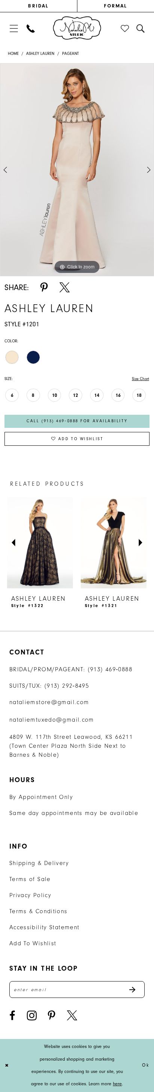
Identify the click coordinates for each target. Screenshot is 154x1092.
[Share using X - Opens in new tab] (64, 287)
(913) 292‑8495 (66, 685)
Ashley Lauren (40, 53)
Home (13, 53)
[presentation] (40, 542)
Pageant (70, 53)
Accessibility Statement (44, 927)
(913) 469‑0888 (110, 669)
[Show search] (141, 28)
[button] (13, 28)
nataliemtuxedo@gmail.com (51, 719)
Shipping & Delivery (39, 863)
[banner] (77, 28)
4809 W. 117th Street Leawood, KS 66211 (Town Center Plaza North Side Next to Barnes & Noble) (71, 745)
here (117, 1083)
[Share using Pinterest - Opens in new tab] (44, 287)
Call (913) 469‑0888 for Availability (77, 421)
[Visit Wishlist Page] (125, 28)
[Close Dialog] (7, 1066)
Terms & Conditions (38, 911)
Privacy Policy (30, 895)
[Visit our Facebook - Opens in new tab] (12, 1015)
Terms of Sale (30, 879)
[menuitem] (38, 6)
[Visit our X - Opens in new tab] (72, 1015)
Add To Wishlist (32, 943)
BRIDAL (38, 6)
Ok (146, 1065)
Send (136, 989)
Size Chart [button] (140, 378)
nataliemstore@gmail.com (49, 702)
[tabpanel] (77, 169)
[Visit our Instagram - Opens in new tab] (32, 1015)
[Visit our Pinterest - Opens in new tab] (51, 1015)
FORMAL (115, 6)
